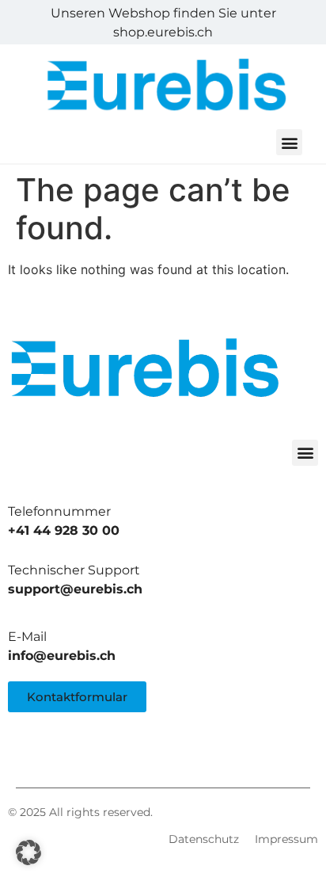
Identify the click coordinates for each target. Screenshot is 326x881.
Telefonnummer (59, 511)
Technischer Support (74, 570)
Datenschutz (204, 839)
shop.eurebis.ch (163, 32)
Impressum (286, 839)
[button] (289, 142)
